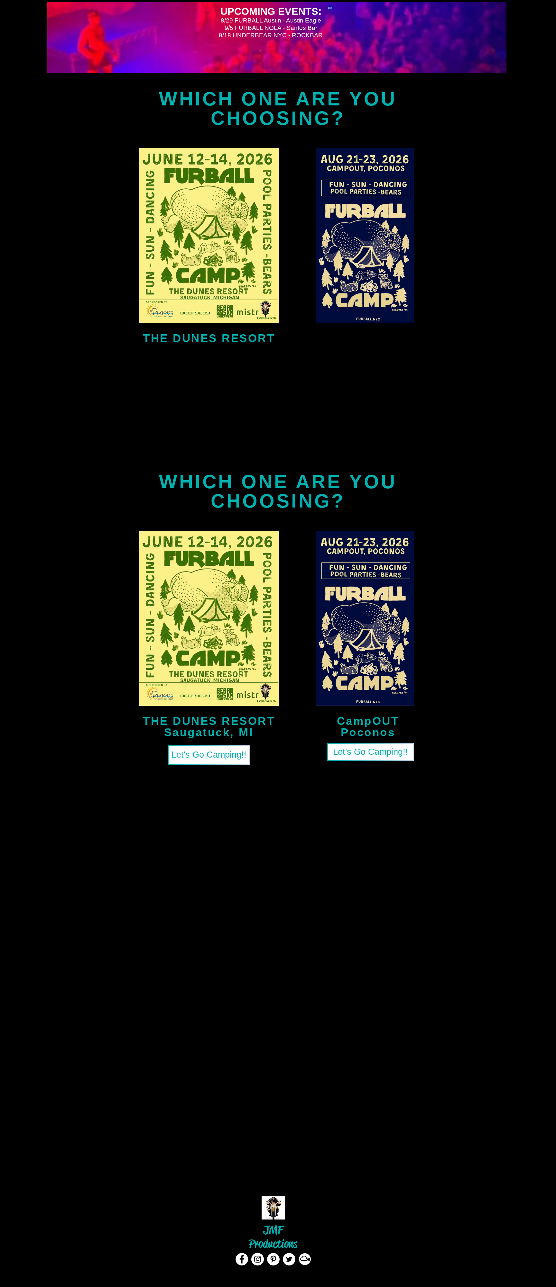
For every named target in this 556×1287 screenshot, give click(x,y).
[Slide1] (272, 1171)
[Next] (520, 1125)
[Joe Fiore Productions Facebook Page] (242, 1259)
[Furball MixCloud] (305, 1259)
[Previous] (35, 1125)
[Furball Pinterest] (273, 1259)
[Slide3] (284, 1171)
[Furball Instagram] (257, 1259)
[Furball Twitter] (289, 1259)
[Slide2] (278, 1170)
